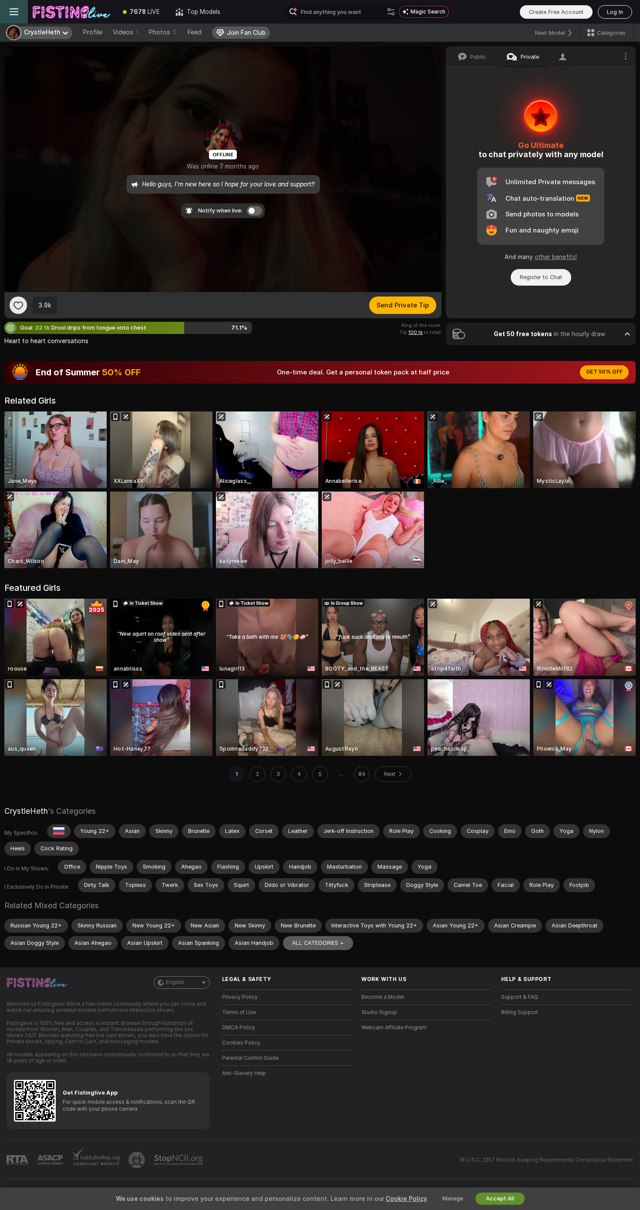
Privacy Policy (240, 997)
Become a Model (382, 997)
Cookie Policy (406, 1198)
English (175, 982)
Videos (125, 32)
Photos (162, 32)
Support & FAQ (519, 997)
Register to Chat (541, 277)
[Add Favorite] (18, 305)
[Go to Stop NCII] (179, 1160)
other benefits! (556, 256)
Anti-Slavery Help (244, 1073)
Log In (615, 12)
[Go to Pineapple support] (137, 1160)
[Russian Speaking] (59, 831)
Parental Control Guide (250, 1058)
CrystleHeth (26, 811)
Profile (92, 32)
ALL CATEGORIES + (318, 943)
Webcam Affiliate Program (394, 1028)
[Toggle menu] (14, 12)
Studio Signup (379, 1012)
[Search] (391, 12)
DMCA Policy (238, 1028)
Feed (194, 32)
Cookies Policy (241, 1043)
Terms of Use (239, 1012)
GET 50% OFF (604, 372)
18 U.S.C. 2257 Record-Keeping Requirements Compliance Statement (546, 1160)
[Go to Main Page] (71, 12)
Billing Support (519, 1012)
